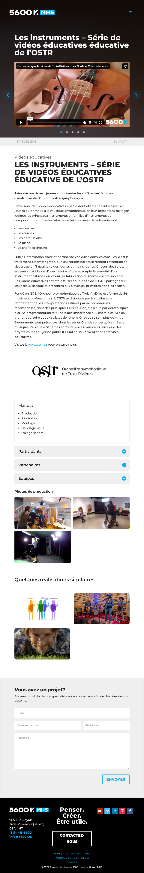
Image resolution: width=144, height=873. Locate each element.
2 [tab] (67, 132)
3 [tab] (73, 132)
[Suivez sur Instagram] (122, 811)
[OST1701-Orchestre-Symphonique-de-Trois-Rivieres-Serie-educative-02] (101, 528)
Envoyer (115, 779)
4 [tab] (78, 132)
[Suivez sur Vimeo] (107, 811)
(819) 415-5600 (20, 832)
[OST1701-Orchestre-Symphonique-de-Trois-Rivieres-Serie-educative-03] (42, 561)
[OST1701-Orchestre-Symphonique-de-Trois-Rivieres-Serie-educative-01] (42, 528)
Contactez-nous (72, 838)
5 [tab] (84, 132)
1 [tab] (61, 132)
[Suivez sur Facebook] (130, 811)
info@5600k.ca (21, 836)
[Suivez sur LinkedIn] (115, 811)
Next (136, 95)
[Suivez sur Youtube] (100, 811)
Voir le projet (42, 609)
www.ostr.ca (37, 344)
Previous (8, 95)
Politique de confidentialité (71, 854)
